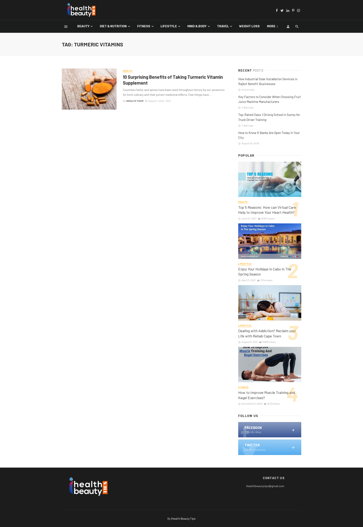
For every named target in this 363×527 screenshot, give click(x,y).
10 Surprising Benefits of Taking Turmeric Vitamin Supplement (173, 79)
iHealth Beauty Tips (183, 518)
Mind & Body (196, 26)
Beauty (83, 26)
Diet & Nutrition (113, 26)
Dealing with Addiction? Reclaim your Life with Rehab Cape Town (267, 333)
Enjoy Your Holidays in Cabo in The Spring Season (264, 272)
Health (127, 70)
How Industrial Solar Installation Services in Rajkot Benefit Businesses (267, 81)
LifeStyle (168, 26)
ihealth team (134, 100)
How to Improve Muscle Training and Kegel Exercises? (266, 395)
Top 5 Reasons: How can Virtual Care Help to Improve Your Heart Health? (267, 210)
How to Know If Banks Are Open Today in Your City (269, 135)
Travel (223, 26)
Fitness (143, 26)
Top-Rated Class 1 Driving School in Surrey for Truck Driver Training (269, 117)
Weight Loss (249, 26)
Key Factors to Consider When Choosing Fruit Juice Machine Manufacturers (269, 99)
